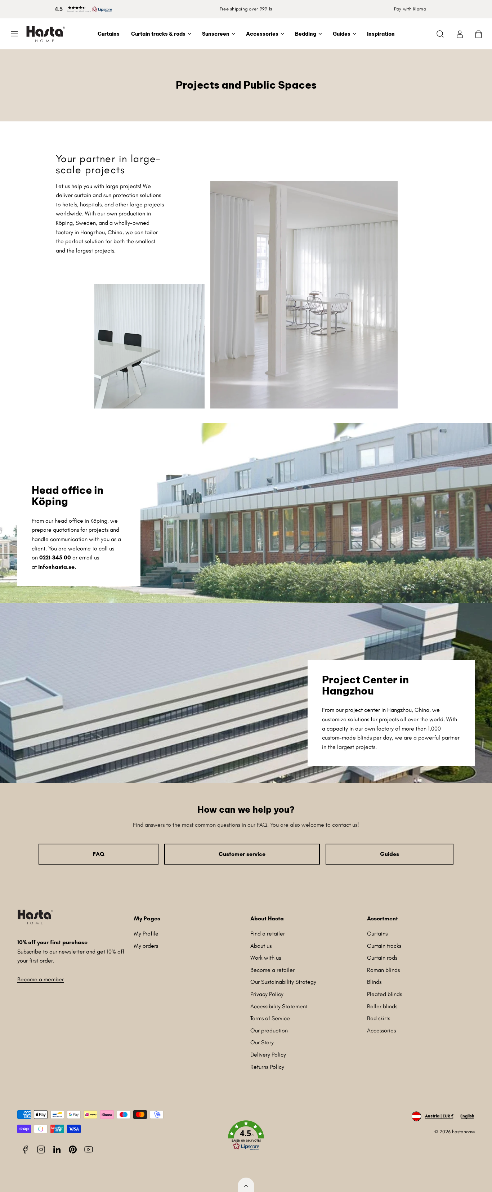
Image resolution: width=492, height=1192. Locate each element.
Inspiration (381, 34)
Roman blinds (383, 969)
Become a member (40, 979)
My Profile (146, 933)
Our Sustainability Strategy (283, 981)
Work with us (265, 957)
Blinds (374, 981)
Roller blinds (382, 1006)
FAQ (98, 854)
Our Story (262, 1042)
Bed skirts (378, 1018)
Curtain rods (382, 957)
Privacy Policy (266, 994)
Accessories (262, 34)
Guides (341, 34)
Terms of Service (270, 1018)
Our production (269, 1030)
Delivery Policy (268, 1054)
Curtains (109, 34)
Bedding (305, 34)
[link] (460, 34)
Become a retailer (272, 969)
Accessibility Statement (279, 1006)
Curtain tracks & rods (158, 34)
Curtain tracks (384, 945)
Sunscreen (215, 34)
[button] (82, 9)
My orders (146, 945)
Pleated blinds (384, 994)
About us (261, 945)
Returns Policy (267, 1066)
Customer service (242, 854)
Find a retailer (267, 933)
